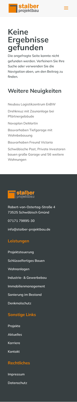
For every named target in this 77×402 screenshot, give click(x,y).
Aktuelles (15, 334)
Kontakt (14, 351)
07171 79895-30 (21, 221)
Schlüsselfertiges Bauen (26, 261)
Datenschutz (17, 383)
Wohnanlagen (18, 269)
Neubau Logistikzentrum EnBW (32, 104)
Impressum (16, 374)
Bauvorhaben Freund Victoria (30, 142)
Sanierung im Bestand (25, 294)
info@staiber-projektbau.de (29, 229)
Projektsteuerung (21, 252)
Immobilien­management (26, 286)
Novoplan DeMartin (23, 123)
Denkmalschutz (19, 303)
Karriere (14, 343)
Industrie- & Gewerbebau (27, 278)
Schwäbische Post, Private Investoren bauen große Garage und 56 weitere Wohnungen (36, 154)
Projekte (14, 326)
